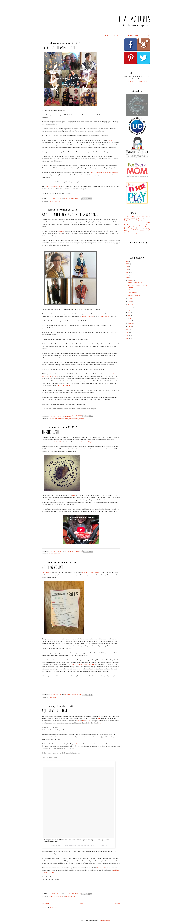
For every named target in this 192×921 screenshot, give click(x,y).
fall (130, 233)
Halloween (137, 231)
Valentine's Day (143, 227)
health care (134, 233)
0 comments (77, 416)
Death (130, 227)
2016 (127, 275)
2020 (127, 264)
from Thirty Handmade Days (90, 572)
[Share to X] (87, 199)
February (130, 323)
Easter (140, 229)
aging (129, 231)
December (131, 280)
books (148, 217)
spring (136, 229)
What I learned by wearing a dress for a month (71, 214)
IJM (104, 868)
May (129, 315)
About (117, 35)
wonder (74, 495)
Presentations (131, 35)
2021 (127, 261)
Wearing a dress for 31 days (52, 186)
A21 (56, 376)
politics (143, 219)
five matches (134, 18)
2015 (127, 278)
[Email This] (82, 199)
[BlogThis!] (85, 199)
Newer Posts (45, 903)
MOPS (148, 223)
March (130, 321)
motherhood (147, 221)
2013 (127, 332)
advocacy (53, 419)
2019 (127, 266)
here (99, 718)
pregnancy (138, 233)
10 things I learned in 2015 (59, 47)
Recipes (146, 35)
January (130, 326)
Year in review (146, 231)
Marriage (138, 225)
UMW (141, 231)
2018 (127, 269)
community (132, 223)
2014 (127, 330)
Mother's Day (146, 229)
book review (127, 233)
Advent (52, 896)
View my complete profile (137, 81)
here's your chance (64, 385)
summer (143, 223)
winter (132, 231)
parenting (127, 219)
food (149, 227)
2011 (127, 338)
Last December (46, 572)
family (52, 201)
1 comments (76, 198)
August (130, 307)
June (129, 312)
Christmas (127, 221)
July (129, 310)
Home (107, 35)
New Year (127, 225)
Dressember (60, 231)
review (58, 201)
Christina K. (56, 198)
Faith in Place (113, 140)
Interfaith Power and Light (84, 442)
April (129, 318)
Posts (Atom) (54, 908)
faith (81, 419)
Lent (139, 219)
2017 (127, 272)
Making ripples (51, 432)
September (131, 304)
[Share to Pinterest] (91, 199)
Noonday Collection (88, 316)
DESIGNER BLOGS (105, 920)
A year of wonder (52, 567)
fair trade (73, 419)
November (131, 298)
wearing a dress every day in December (82, 664)
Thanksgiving (136, 227)
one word (53, 697)
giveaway (126, 227)
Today (132, 229)
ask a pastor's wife (136, 221)
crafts (148, 225)
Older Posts (116, 903)
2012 (127, 335)
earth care (141, 217)
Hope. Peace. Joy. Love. (55, 710)
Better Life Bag (105, 316)
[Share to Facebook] (89, 199)
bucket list (144, 225)
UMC (125, 231)
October (130, 301)
